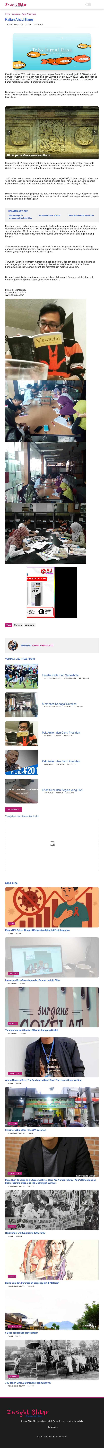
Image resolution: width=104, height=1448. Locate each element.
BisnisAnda (13, 973)
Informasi (12, 1023)
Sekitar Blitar (14, 1326)
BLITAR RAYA (13, 1376)
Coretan (18, 625)
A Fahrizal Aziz (70, 678)
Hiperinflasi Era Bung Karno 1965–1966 (25, 1233)
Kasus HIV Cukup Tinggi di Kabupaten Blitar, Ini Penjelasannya (37, 930)
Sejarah (12, 1226)
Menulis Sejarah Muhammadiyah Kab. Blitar (20, 216)
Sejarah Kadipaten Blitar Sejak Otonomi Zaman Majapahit (46, 155)
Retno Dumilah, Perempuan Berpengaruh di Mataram (32, 1283)
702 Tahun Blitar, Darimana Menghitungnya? (28, 1383)
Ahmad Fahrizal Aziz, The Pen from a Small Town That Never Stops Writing (43, 1080)
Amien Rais (60, 764)
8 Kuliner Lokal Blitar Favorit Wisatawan (25, 1130)
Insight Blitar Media (58, 1436)
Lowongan (53, 1427)
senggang (16, 14)
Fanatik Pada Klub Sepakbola (81, 215)
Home (7, 14)
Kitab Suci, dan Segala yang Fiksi (62, 790)
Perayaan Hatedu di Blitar (49, 215)
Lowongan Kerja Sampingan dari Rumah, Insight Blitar (32, 980)
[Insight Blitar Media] (16, 5)
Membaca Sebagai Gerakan (59, 704)
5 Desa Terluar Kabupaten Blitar (21, 1333)
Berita (11, 923)
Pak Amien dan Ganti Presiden (61, 732)
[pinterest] (22, 632)
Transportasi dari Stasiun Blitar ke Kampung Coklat (31, 1030)
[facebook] (7, 632)
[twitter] (12, 632)
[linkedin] (27, 632)
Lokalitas (12, 1123)
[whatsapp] (17, 632)
